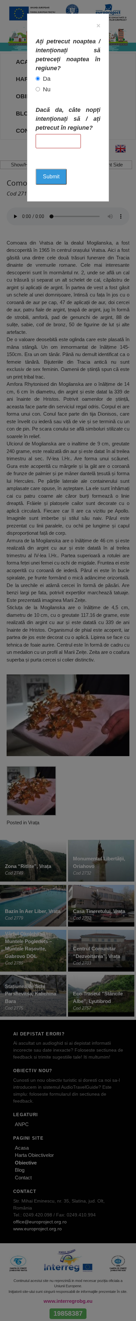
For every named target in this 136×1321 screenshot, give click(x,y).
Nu (47, 89)
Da (47, 78)
